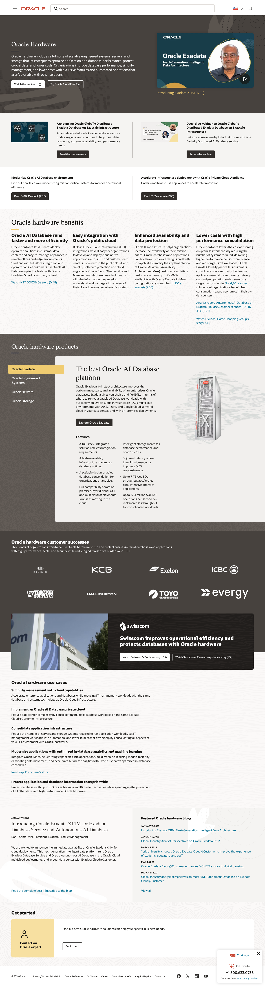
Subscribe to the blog (58, 890)
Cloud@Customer (235, 283)
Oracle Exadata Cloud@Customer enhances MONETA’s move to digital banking (192, 866)
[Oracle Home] (33, 8)
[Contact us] (250, 9)
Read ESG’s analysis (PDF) (159, 196)
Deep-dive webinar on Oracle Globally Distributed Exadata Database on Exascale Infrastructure (216, 128)
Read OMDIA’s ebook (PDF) (30, 196)
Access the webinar (200, 154)
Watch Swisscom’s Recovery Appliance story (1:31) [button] (203, 657)
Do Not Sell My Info (51, 976)
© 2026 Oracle (18, 976)
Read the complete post (26, 890)
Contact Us (160, 976)
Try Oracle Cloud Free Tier (65, 84)
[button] (15, 9)
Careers (105, 976)
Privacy (36, 976)
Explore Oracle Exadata (94, 422)
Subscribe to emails (121, 976)
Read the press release (73, 154)
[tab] (36, 369)
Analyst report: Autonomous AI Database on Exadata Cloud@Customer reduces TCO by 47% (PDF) (224, 307)
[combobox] (132, 8)
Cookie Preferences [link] (74, 976)
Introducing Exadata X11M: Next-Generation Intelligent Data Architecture (188, 830)
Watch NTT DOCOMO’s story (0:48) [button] (34, 282)
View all (146, 890)
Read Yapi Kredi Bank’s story (29, 772)
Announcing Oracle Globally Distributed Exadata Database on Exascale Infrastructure (88, 125)
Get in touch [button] (72, 946)
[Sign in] (242, 9)
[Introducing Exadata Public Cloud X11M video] (205, 60)
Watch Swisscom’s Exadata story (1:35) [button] (145, 657)
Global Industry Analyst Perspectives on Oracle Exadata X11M (180, 841)
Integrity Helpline (143, 976)
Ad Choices (92, 976)
